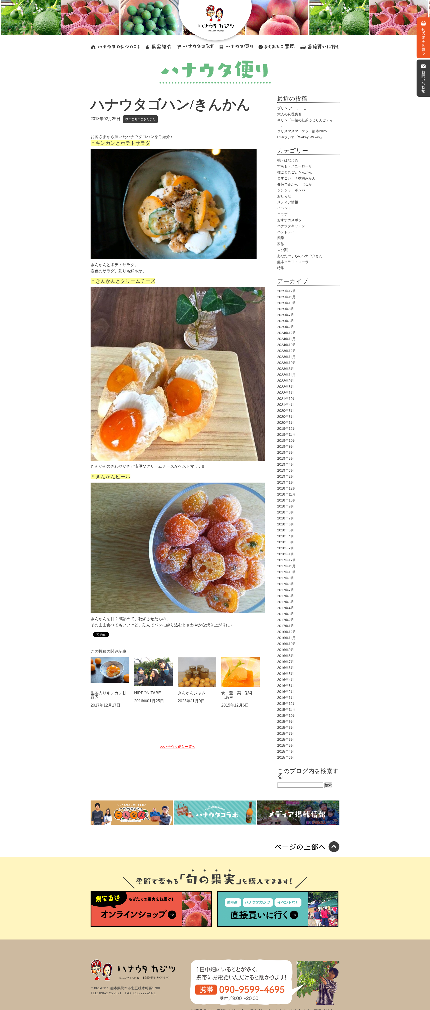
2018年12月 (286, 488)
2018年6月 (285, 524)
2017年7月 (285, 590)
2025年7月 (285, 315)
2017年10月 (286, 572)
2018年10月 (286, 500)
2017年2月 (285, 620)
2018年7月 (285, 518)
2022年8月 (285, 387)
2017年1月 (285, 626)
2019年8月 (285, 452)
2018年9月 (285, 506)
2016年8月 (285, 656)
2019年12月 (286, 429)
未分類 (282, 250)
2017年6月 (285, 596)
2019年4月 (285, 464)
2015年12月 (286, 704)
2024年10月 (286, 345)
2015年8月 (285, 727)
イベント (284, 208)
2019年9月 (285, 446)
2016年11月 (286, 638)
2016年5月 (285, 674)
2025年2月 (285, 327)
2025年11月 (286, 297)
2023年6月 (285, 369)
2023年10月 (286, 363)
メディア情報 (287, 202)
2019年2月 (285, 476)
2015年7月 (285, 733)
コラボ (282, 214)
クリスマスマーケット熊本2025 (302, 131)
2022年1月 (285, 393)
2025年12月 (286, 291)
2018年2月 (285, 548)
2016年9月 (285, 650)
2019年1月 (285, 482)
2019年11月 (286, 434)
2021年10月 (286, 399)
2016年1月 (285, 698)
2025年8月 (285, 309)
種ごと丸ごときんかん (140, 119)
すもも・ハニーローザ (294, 166)
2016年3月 (285, 686)
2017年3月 (285, 614)
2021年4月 (285, 405)
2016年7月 (285, 662)
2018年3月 (285, 542)
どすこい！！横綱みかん (296, 178)
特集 (280, 268)
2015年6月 (285, 739)
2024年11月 (286, 339)
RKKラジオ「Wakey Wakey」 (300, 137)
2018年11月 (286, 494)
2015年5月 (285, 745)
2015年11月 (286, 710)
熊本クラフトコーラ (293, 262)
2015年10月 (286, 716)
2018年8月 (285, 512)
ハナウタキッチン (291, 226)
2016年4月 (285, 680)
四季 (280, 238)
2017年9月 (285, 578)
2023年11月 (286, 357)
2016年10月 (286, 644)
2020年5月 (285, 411)
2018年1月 (285, 554)
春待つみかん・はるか (294, 184)
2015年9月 (285, 721)
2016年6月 (285, 668)
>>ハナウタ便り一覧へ (177, 747)
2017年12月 (286, 560)
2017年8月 (285, 584)
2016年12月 (286, 632)
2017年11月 (286, 566)
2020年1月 (285, 423)
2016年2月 (285, 692)
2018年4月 (285, 536)
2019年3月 (285, 470)
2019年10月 (286, 440)
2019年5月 (285, 458)
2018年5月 (285, 530)
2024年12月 (286, 333)
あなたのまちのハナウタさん (299, 256)
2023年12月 (286, 351)
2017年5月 (285, 602)
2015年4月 (285, 751)
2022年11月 (286, 375)
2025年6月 (285, 321)
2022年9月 (285, 381)
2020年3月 (285, 417)
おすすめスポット (291, 220)
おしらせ (284, 196)
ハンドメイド (287, 232)
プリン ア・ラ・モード (295, 108)
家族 (280, 244)
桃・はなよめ (287, 160)
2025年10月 (286, 303)
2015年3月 (285, 757)
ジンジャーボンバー (293, 190)
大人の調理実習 (289, 114)
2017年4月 (285, 608)
